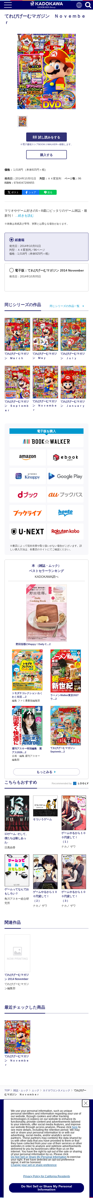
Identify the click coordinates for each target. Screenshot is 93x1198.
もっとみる (44, 772)
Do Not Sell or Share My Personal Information (39, 1157)
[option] (19, 962)
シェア (32, 192)
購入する (46, 155)
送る (49, 192)
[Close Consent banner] (85, 1103)
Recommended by (62, 783)
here (75, 1127)
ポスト (15, 192)
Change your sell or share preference (34, 1165)
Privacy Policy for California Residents (46, 1176)
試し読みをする (49, 137)
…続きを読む (24, 215)
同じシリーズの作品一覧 (64, 306)
